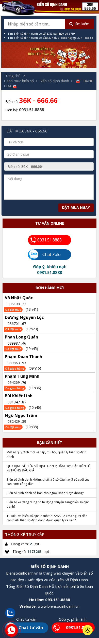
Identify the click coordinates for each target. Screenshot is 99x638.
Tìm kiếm (81, 23)
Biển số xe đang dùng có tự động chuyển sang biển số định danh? (48, 504)
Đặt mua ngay (76, 207)
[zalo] (10, 612)
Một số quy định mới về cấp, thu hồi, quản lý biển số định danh (46, 454)
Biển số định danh (54, 80)
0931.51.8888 (49, 240)
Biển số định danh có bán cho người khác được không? (45, 493)
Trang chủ (13, 75)
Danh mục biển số (19, 80)
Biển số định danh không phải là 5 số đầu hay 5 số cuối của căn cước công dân (48, 481)
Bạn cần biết (49, 442)
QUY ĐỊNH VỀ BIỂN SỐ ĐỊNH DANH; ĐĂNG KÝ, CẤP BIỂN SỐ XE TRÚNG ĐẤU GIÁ (48, 468)
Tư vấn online (49, 223)
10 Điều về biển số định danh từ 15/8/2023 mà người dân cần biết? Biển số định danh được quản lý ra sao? (47, 518)
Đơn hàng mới (50, 287)
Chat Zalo (49, 254)
